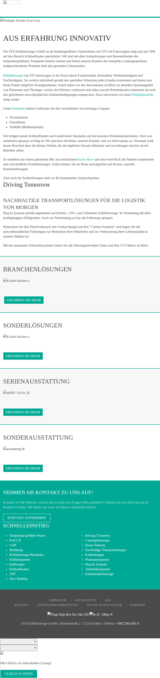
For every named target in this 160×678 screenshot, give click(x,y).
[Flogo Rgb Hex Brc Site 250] (68, 614)
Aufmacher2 (77, 205)
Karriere (138, 605)
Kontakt (22, 605)
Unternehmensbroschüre (57, 605)
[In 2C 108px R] (101, 614)
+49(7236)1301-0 (127, 623)
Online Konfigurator (104, 605)
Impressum (57, 600)
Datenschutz (85, 600)
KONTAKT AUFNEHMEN (27, 518)
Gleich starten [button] (19, 673)
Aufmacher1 (71, 205)
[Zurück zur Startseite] (11, 8)
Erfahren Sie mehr (24, 300)
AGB (108, 600)
